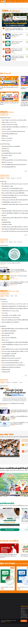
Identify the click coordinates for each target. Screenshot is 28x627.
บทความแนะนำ (4, 379)
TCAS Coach (15, 284)
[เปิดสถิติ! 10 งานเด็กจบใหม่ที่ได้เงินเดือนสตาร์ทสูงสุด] (5, 418)
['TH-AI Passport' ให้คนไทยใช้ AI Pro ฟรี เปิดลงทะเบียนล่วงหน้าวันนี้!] (5, 424)
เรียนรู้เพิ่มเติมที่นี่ (8, 622)
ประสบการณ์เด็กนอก (16, 272)
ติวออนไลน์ (3, 3)
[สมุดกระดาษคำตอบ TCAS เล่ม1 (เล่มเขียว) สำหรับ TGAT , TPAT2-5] (7, 576)
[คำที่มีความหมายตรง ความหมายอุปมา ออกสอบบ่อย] (9, 96)
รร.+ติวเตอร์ (7, 178)
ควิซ (19, 1)
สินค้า (7, 3)
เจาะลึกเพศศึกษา (15, 382)
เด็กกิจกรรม (20, 242)
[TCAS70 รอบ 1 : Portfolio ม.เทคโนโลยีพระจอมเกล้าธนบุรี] (7, 50)
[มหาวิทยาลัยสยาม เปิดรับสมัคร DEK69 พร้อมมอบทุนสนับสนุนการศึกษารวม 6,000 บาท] (9, 548)
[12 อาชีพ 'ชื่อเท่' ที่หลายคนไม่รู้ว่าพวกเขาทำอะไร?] (9, 81)
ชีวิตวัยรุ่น (7, 296)
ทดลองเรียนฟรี (10, 529)
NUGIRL (11, 296)
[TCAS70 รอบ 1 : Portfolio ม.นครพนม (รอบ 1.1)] (5, 277)
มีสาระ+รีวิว (19, 178)
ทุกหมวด (2, 178)
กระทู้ (8, 1)
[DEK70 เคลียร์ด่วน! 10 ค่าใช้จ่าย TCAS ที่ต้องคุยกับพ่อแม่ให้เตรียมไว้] (5, 283)
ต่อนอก (15, 242)
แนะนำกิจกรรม (7, 31)
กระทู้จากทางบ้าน (4, 293)
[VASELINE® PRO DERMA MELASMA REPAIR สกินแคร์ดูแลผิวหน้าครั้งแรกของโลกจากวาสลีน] (5, 411)
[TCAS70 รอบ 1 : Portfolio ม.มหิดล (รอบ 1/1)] (7, 36)
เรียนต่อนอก (13, 178)
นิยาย (11, 1)
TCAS (22, 1)
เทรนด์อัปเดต (7, 382)
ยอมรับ (24, 620)
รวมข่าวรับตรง (13, 37)
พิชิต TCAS (24, 508)
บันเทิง (16, 296)
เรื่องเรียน (10, 242)
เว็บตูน (15, 1)
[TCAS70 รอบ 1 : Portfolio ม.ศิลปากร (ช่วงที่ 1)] (7, 43)
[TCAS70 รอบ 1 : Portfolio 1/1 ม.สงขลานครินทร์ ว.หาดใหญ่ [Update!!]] (7, 58)
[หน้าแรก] (3, 1)
